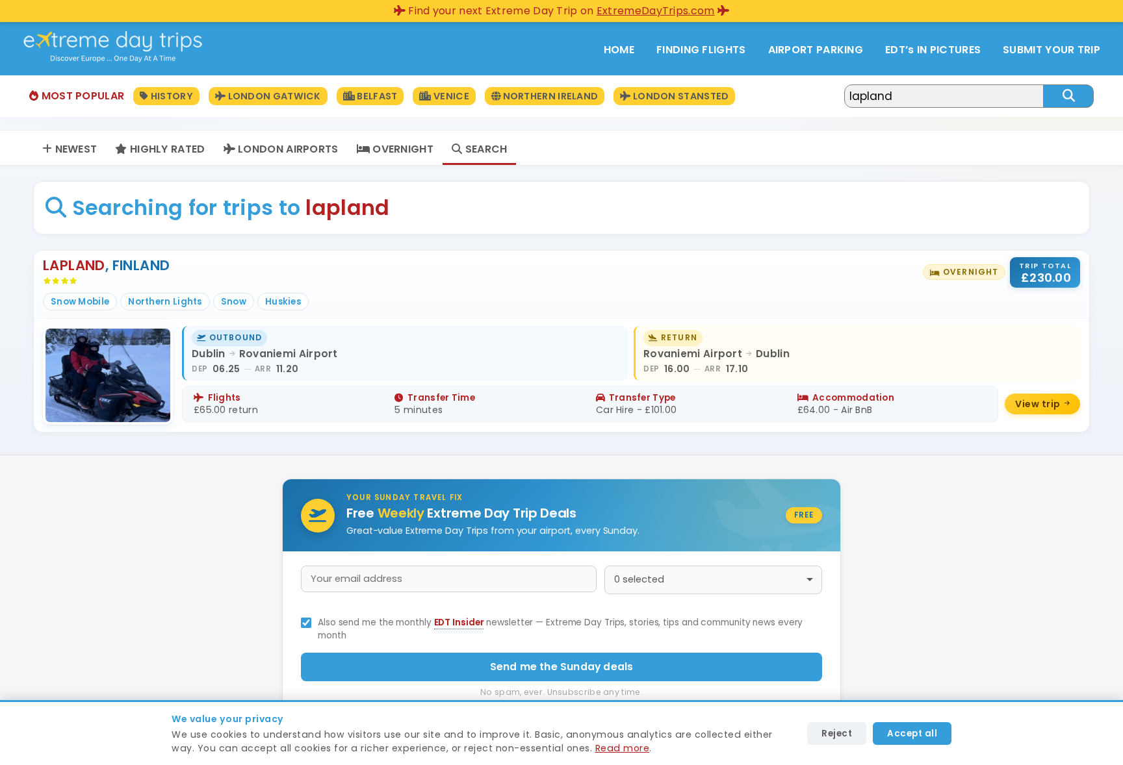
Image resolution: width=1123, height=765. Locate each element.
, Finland (106, 265)
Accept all (912, 733)
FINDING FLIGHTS (701, 49)
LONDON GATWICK (273, 96)
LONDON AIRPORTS (287, 149)
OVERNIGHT (401, 149)
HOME (619, 49)
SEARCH (484, 149)
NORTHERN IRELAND (549, 96)
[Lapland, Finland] (108, 375)
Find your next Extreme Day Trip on (560, 10)
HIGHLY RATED (166, 149)
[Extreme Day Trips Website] (113, 59)
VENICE (450, 96)
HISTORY (171, 96)
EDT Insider (459, 622)
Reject (836, 733)
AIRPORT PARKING (816, 49)
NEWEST (74, 149)
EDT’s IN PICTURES (933, 49)
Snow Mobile (80, 301)
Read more (622, 748)
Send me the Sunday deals (562, 666)
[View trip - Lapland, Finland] (561, 342)
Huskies (283, 301)
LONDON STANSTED (680, 96)
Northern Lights (165, 301)
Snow (233, 301)
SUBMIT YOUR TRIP (1051, 49)
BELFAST (376, 96)
